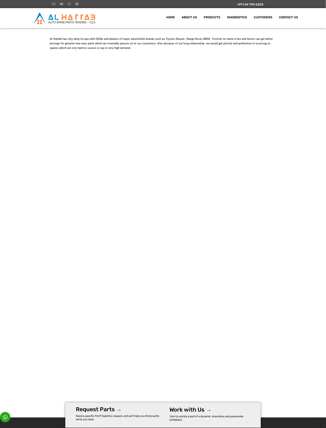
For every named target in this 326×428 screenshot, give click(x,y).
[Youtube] (61, 4)
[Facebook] (77, 4)
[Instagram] (69, 4)
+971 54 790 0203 (250, 4)
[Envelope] (53, 4)
